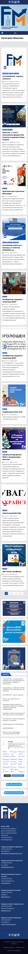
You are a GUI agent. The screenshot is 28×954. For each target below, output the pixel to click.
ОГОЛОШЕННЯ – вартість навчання (13, 695)
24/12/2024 (6, 462)
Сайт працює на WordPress (10, 941)
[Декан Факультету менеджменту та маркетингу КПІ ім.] (6, 754)
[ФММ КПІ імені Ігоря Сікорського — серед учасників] (13, 761)
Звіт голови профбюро (11, 572)
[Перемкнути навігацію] (15, 33)
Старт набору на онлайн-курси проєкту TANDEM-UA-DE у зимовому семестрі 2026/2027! (14, 689)
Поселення (15, 242)
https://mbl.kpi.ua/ (5, 883)
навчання (16, 73)
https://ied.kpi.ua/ (5, 897)
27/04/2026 (6, 196)
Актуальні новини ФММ (14, 784)
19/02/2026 (6, 252)
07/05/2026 (6, 142)
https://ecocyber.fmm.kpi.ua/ (8, 924)
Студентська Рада (20, 947)
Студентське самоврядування (14, 950)
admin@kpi (15, 196)
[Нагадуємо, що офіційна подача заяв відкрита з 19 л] (13, 754)
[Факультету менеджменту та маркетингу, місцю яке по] (21, 769)
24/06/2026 (6, 81)
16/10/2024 (6, 574)
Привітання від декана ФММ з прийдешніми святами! (12, 457)
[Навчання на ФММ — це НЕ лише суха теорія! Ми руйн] (21, 754)
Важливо (11, 73)
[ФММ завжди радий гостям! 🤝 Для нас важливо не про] (21, 761)
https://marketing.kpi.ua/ (7, 867)
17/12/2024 (6, 516)
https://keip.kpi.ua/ (6, 910)
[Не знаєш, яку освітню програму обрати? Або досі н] (6, 761)
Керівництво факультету (9, 947)
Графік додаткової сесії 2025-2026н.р (13, 724)
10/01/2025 (6, 414)
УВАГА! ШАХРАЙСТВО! (11, 513)
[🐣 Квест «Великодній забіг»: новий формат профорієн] (13, 769)
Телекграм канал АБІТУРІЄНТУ (14, 792)
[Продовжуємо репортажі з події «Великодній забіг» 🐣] (6, 769)
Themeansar (14, 943)
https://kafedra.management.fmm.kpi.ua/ (11, 853)
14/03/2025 (6, 304)
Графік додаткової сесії (12, 412)
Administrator (16, 81)
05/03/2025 (6, 360)
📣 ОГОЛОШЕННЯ (8, 728)
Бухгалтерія (5, 73)
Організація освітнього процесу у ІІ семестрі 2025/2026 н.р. (12, 247)
